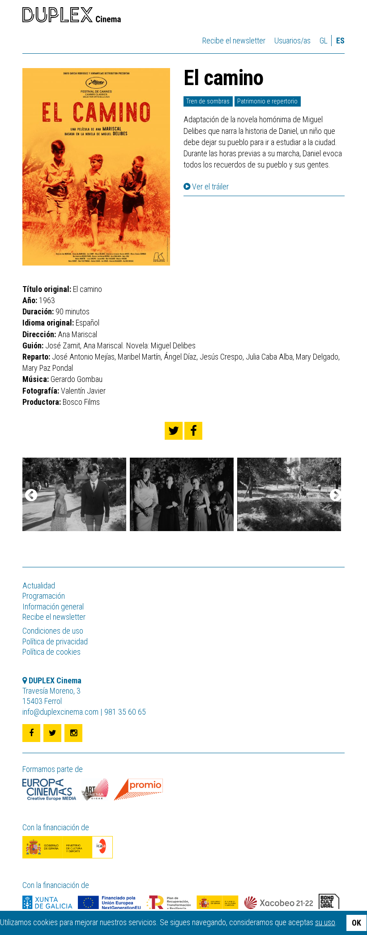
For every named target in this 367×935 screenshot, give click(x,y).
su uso (325, 922)
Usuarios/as (292, 40)
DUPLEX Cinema (71, 16)
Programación (43, 595)
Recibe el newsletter (233, 40)
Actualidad (38, 585)
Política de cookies (51, 651)
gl (324, 40)
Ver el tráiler (209, 186)
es (340, 40)
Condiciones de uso (52, 630)
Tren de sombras (208, 101)
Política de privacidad (55, 641)
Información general (53, 606)
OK (356, 922)
